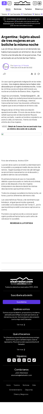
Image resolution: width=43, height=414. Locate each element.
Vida (34, 385)
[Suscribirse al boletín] (4, 3)
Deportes (29, 390)
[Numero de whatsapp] (24, 361)
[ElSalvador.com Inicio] (22, 3)
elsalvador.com (8, 23)
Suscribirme (21, 302)
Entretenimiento (15, 390)
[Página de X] (14, 361)
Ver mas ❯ (21, 324)
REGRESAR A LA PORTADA (21, 223)
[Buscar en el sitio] (9, 3)
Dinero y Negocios (21, 394)
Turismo (28, 9)
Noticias (17, 9)
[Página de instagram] (19, 361)
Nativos (37, 14)
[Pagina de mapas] (35, 3)
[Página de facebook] (9, 361)
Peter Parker (27, 14)
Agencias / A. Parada (21, 65)
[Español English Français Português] (39, 3)
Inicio (8, 9)
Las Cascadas (15, 14)
